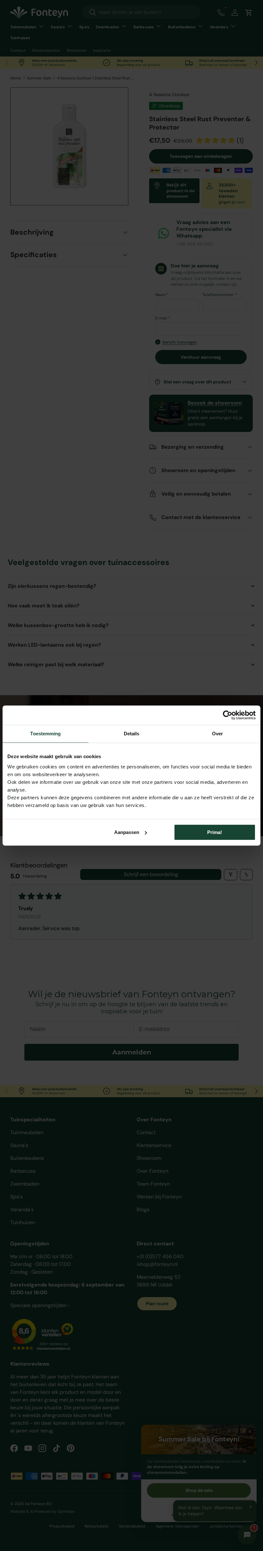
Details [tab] (132, 733)
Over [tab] (217, 733)
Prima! (214, 832)
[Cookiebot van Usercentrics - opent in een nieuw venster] (227, 715)
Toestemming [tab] (45, 733)
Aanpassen (126, 832)
